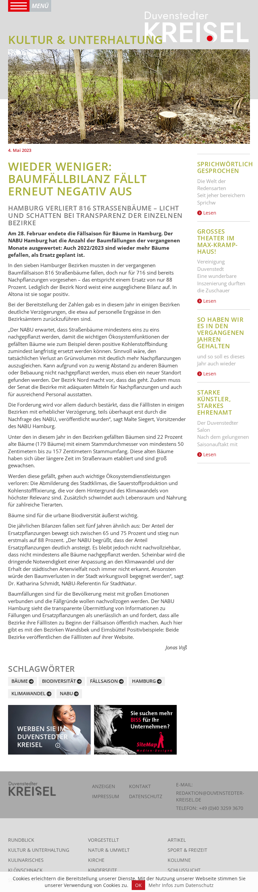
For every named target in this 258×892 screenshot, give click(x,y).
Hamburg (144, 681)
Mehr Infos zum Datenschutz (181, 885)
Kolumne (179, 860)
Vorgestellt (103, 840)
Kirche (96, 860)
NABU (66, 693)
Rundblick (21, 840)
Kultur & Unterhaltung (38, 850)
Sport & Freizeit (187, 850)
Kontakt (140, 786)
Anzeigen (103, 786)
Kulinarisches (26, 860)
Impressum (105, 796)
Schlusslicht (184, 870)
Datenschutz (145, 796)
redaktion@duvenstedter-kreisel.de (210, 796)
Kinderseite (102, 870)
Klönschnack (25, 870)
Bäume (19, 681)
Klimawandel (28, 693)
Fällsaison (104, 681)
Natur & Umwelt (109, 850)
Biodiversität (59, 681)
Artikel (177, 840)
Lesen (209, 213)
